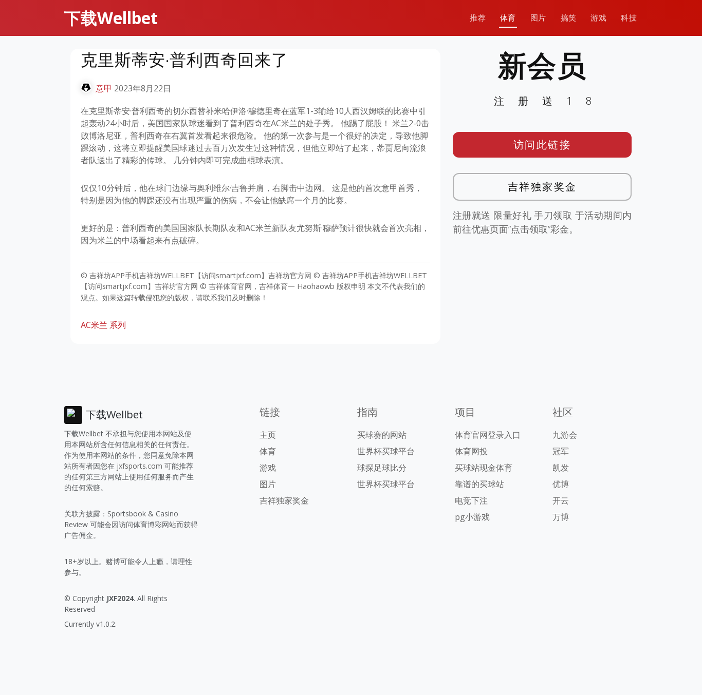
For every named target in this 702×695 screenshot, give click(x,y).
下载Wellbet (111, 18)
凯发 (560, 467)
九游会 (564, 434)
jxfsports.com (139, 466)
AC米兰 (94, 325)
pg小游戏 (472, 517)
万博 (560, 517)
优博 (560, 484)
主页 (268, 434)
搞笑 (569, 18)
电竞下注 (471, 500)
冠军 (560, 451)
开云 (560, 500)
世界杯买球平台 (386, 451)
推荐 (478, 18)
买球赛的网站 (382, 434)
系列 (117, 325)
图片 (538, 18)
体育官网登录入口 (488, 434)
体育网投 (471, 451)
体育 (508, 18)
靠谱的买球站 (479, 484)
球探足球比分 (382, 467)
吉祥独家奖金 (542, 187)
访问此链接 (542, 144)
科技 (629, 18)
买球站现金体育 (483, 467)
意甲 (104, 88)
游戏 (598, 18)
